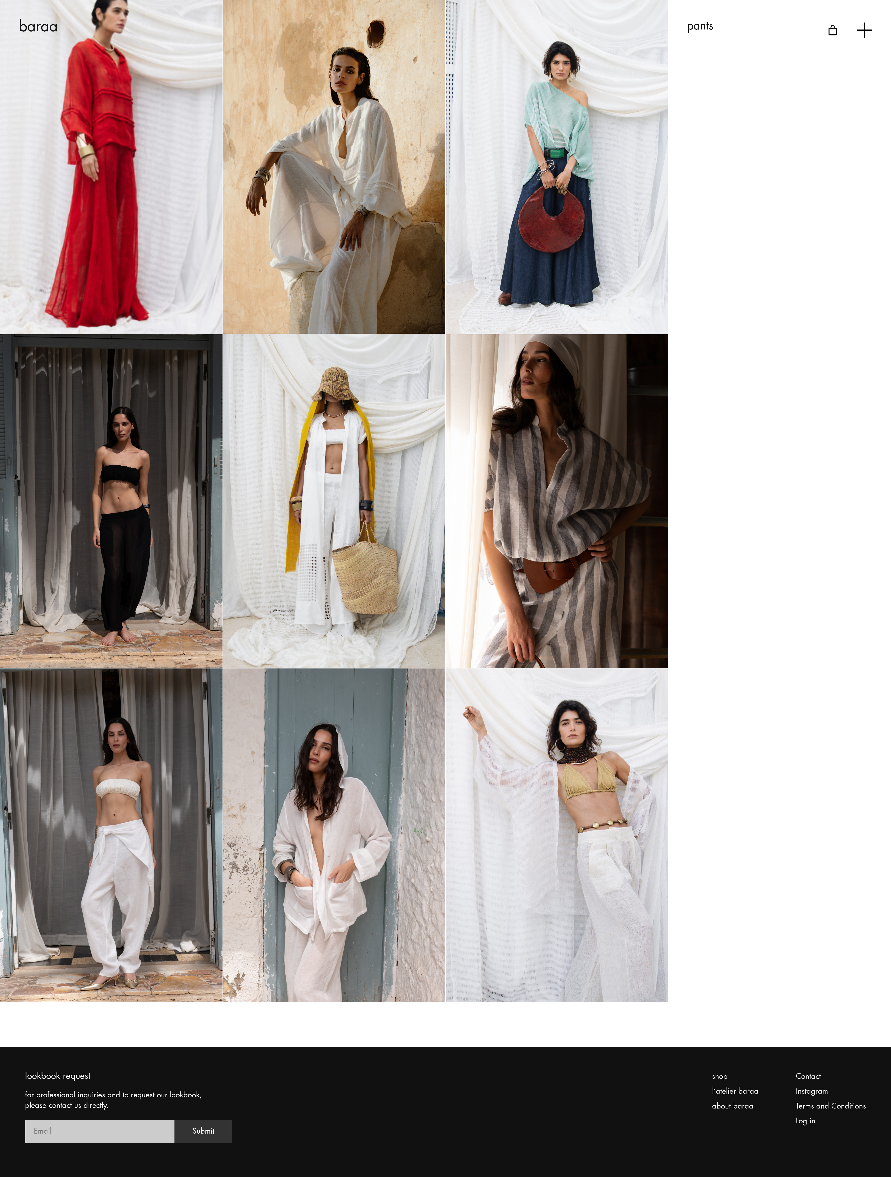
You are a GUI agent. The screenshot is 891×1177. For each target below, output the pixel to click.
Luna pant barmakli (266, 650)
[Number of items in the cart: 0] (832, 30)
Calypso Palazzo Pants (272, 316)
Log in (805, 1121)
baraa (38, 27)
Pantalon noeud (38, 984)
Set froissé (251, 984)
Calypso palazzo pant (48, 316)
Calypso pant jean (487, 316)
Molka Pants (478, 650)
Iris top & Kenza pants (48, 650)
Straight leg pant (484, 984)
